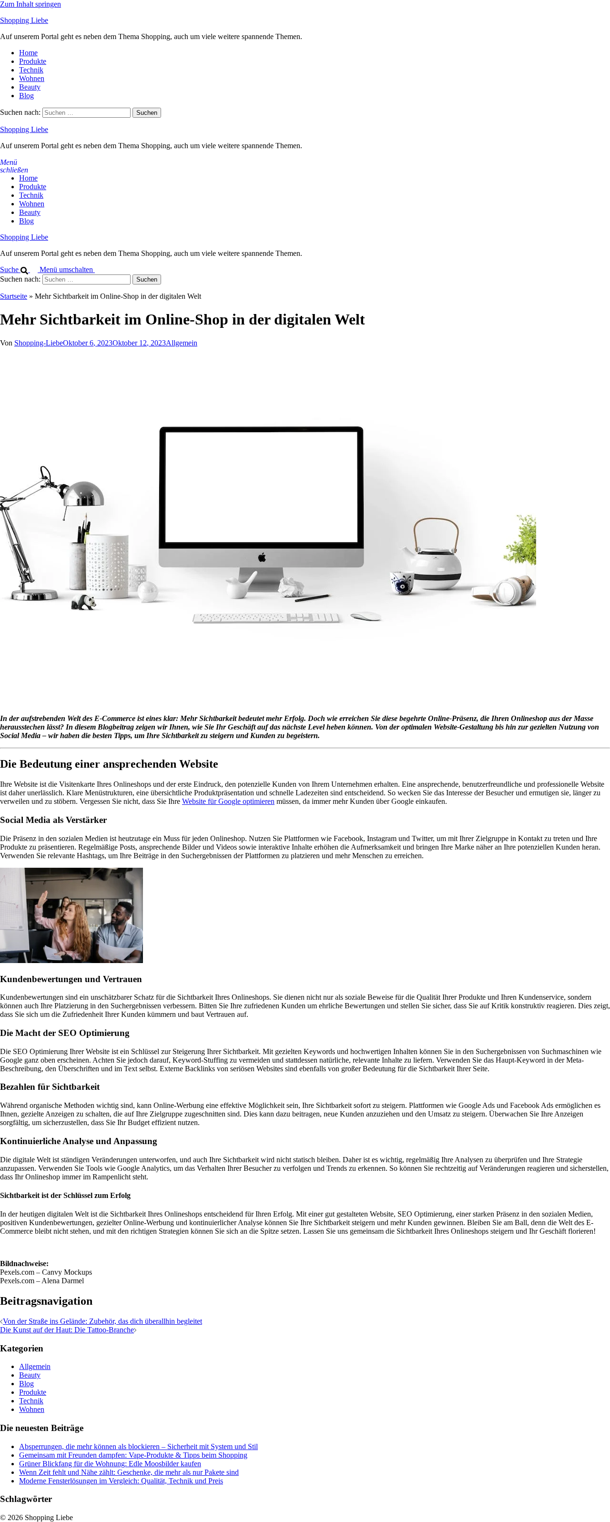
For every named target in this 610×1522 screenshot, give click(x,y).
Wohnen (31, 78)
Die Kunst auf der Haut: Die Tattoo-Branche (67, 1330)
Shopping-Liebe (38, 343)
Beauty (30, 87)
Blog (26, 95)
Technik (31, 70)
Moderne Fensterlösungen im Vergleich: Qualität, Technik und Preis (121, 1481)
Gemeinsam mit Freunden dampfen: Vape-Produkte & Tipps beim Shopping (133, 1455)
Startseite (13, 296)
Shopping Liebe (24, 20)
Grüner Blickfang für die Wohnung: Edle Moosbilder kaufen (110, 1464)
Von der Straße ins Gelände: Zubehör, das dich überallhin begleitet (102, 1321)
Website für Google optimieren (228, 801)
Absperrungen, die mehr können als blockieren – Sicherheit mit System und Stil (138, 1446)
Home (28, 53)
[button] (20, 269)
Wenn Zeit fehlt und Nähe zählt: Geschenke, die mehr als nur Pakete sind (129, 1472)
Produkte (32, 61)
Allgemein (181, 343)
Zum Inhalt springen (30, 4)
